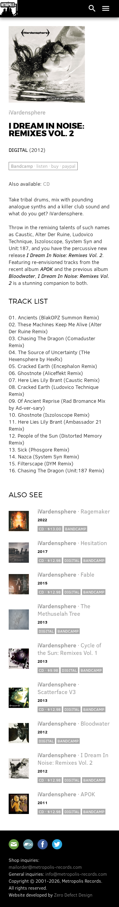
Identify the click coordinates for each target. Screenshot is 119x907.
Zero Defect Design (73, 895)
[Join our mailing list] (14, 844)
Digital (71, 560)
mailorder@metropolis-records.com (45, 867)
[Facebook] (43, 844)
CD (46, 183)
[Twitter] (57, 844)
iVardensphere (27, 112)
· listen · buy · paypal (43, 166)
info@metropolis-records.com (76, 874)
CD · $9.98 (48, 670)
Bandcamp (75, 528)
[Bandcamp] (28, 844)
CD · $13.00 (50, 528)
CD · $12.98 (50, 560)
